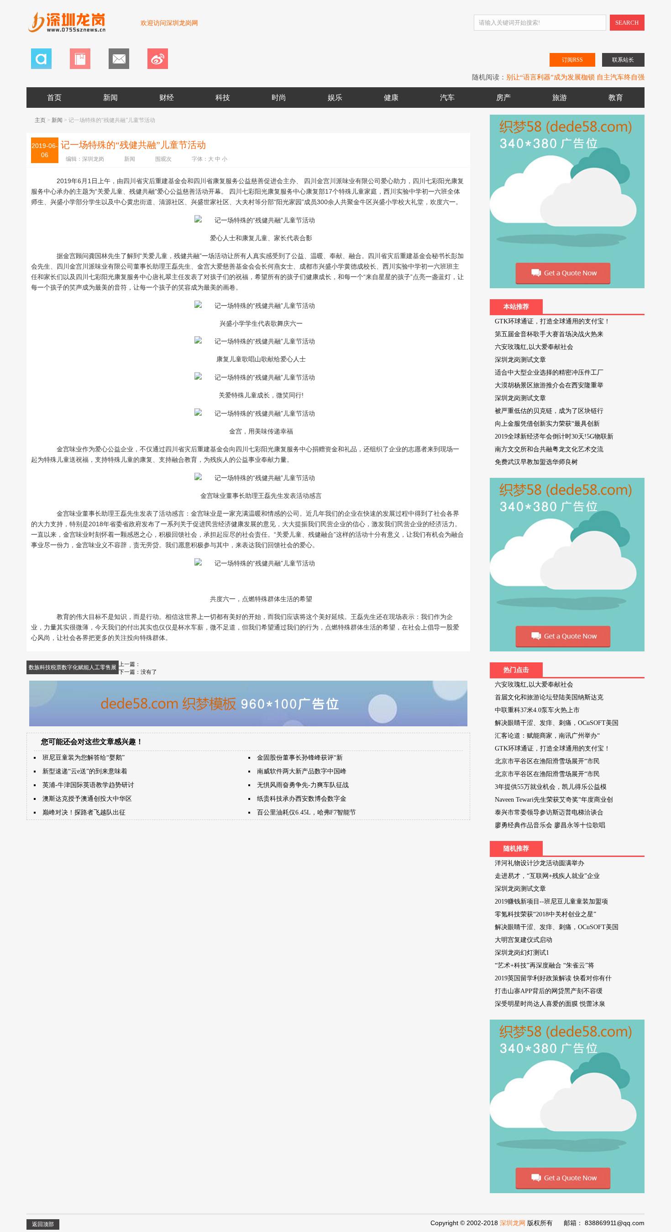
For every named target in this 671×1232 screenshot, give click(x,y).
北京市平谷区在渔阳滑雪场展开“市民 (547, 761)
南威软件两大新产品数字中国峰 (301, 771)
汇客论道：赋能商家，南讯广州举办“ (547, 735)
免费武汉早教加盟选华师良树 (536, 462)
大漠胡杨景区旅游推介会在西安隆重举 (549, 385)
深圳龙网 (512, 1223)
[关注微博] (157, 67)
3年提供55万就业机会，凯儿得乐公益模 (551, 786)
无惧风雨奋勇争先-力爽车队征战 (303, 785)
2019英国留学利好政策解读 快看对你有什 (553, 978)
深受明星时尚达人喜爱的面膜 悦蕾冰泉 (550, 1003)
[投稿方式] (80, 67)
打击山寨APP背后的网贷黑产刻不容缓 (549, 991)
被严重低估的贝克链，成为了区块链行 (549, 410)
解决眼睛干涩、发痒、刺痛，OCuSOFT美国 (557, 722)
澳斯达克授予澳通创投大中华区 (87, 798)
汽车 (447, 97)
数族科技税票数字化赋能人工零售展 (72, 667)
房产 (503, 97)
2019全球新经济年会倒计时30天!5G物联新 (554, 436)
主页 (40, 120)
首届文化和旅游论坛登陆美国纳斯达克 (549, 697)
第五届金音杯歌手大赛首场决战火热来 (549, 334)
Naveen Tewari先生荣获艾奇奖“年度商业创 (554, 799)
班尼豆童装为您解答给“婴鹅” (83, 757)
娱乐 (335, 97)
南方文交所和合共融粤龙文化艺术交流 (549, 449)
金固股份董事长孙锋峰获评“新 (300, 757)
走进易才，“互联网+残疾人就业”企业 (547, 875)
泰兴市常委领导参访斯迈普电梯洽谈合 (549, 812)
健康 (391, 97)
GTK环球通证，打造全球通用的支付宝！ (552, 321)
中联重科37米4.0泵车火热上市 (537, 710)
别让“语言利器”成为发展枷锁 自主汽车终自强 (575, 77)
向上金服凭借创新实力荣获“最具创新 (547, 423)
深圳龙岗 (93, 159)
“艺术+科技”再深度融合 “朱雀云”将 (544, 965)
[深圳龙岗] (78, 26)
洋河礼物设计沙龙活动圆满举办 (539, 863)
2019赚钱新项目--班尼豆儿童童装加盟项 (551, 901)
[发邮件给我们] (119, 67)
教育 (615, 97)
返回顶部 (43, 1224)
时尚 (279, 97)
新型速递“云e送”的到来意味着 (84, 771)
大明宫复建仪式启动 (523, 939)
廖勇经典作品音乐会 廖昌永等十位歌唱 (550, 825)
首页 (54, 97)
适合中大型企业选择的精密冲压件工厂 (549, 372)
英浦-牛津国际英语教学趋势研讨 (88, 785)
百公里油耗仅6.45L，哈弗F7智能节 (306, 812)
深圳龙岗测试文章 (520, 359)
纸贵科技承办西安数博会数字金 (301, 798)
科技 (222, 97)
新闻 (110, 97)
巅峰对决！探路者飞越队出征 (84, 812)
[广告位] (248, 724)
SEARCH (627, 22)
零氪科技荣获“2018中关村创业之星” (545, 914)
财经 (166, 97)
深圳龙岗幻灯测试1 (522, 952)
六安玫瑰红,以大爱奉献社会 (534, 347)
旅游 (559, 97)
